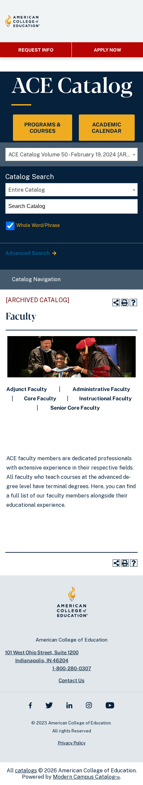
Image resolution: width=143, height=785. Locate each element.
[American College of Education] (22, 21)
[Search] (131, 206)
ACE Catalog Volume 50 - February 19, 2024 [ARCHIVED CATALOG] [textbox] (72, 154)
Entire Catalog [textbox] (26, 190)
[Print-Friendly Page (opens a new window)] (124, 302)
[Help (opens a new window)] (133, 302)
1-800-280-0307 (71, 668)
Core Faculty (40, 398)
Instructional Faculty (105, 398)
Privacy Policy (71, 742)
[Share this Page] (116, 302)
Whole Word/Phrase (38, 225)
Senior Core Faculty (75, 408)
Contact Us (71, 680)
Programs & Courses (42, 127)
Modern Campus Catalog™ (86, 777)
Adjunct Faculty (26, 389)
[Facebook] (30, 705)
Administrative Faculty (101, 389)
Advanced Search (28, 253)
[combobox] (71, 154)
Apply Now (107, 50)
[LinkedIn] (69, 705)
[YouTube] (109, 705)
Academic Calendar (106, 127)
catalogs (26, 770)
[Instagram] (89, 705)
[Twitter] (49, 705)
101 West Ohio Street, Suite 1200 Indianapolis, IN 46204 (41, 656)
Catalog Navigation (36, 279)
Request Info (36, 50)
